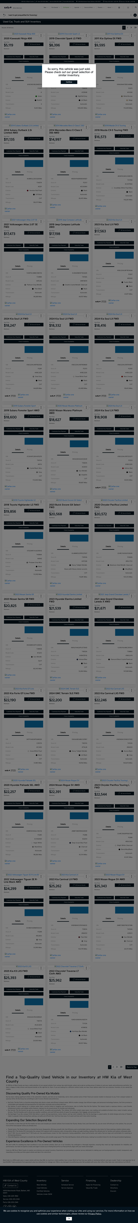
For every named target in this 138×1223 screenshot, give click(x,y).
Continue (69, 82)
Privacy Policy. (94, 1214)
